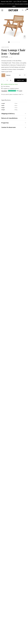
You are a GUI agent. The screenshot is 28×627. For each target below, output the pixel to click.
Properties (5, 123)
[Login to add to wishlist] (25, 75)
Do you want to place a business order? (11, 94)
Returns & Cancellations (9, 118)
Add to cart (20, 80)
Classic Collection (5, 47)
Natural (8, 75)
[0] (25, 10)
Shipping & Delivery (8, 113)
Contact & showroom (8, 127)
